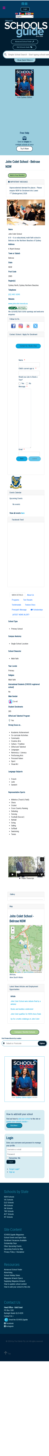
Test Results (27, 600)
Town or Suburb (14, 253)
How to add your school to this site (17, 1287)
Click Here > (14, 1126)
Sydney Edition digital (24, 1097)
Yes (22, 383)
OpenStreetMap (29, 972)
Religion (11, 675)
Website (11, 299)
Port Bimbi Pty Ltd (21, 1341)
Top (9, 1354)
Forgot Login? (14, 1169)
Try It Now (24, 148)
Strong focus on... (14, 725)
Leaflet (18, 972)
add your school (24, 1119)
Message (22, 386)
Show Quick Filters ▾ (24, 60)
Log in (11, 1162)
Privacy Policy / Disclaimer (14, 1252)
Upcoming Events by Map (13, 1249)
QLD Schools (9, 1202)
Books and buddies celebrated (22, 1009)
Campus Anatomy (14, 636)
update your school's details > (17, 1122)
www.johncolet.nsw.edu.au (18, 303)
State (10, 262)
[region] (24, 114)
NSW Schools (9, 1197)
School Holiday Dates (12, 1275)
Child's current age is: (26, 368)
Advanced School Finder (23, 42)
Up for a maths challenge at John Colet (25, 1019)
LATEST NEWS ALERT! (20, 615)
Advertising (8, 1272)
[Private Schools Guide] (26, 29)
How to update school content (15, 1284)
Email (20, 449)
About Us (30, 595)
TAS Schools (9, 1211)
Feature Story (30, 605)
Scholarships (38, 610)
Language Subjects (15, 771)
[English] (16, 13)
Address (11, 244)
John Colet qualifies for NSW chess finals (26, 1014)
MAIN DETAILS (17, 595)
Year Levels (12, 666)
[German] (22, 13)
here (22, 513)
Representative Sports (16, 792)
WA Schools (8, 1205)
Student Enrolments (15, 707)
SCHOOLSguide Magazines (14, 1235)
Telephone (12, 290)
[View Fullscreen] (13, 937)
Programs (15, 600)
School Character (14, 651)
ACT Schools (9, 1214)
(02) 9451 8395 (14, 294)
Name (10, 229)
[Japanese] (29, 13)
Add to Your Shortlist (17, 175)
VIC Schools (8, 1200)
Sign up (12, 1172)
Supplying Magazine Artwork (14, 1281)
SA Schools (8, 1208)
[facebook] (23, 4)
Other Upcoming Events (13, 1246)
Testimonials (16, 605)
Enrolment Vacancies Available (15, 1240)
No (30, 383)
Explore (42, 1043)
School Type (13, 621)
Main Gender (13, 696)
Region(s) (11, 281)
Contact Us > (9, 1316)
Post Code (12, 272)
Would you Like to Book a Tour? (28, 378)
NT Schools (8, 1217)
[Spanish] (32, 13)
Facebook (10, 1323)
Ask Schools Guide (23, 47)
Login (25, 9)
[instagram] (26, 4)
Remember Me (14, 1158)
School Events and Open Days (15, 1237)
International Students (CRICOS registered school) (24, 685)
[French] (19, 13)
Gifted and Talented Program (19, 716)
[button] (25, 946)
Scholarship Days (10, 1243)
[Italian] (26, 13)
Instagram (10, 1326)
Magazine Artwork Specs (13, 1278)
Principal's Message (19, 610)
